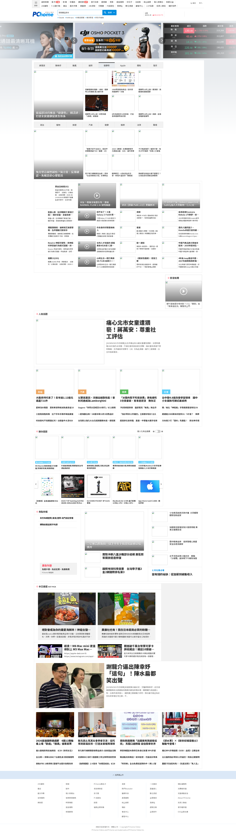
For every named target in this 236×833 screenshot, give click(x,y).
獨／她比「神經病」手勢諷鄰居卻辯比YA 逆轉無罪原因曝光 (181, 407)
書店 (65, 6)
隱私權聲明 (182, 784)
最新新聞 (45, 2)
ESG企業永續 (183, 811)
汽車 (91, 124)
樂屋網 (83, 6)
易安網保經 (98, 788)
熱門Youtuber (127, 788)
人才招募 (150, 6)
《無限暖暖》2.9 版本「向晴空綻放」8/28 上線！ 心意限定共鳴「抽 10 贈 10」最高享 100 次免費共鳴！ (97, 763)
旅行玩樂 (94, 2)
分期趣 (101, 6)
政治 (42, 124)
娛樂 (123, 124)
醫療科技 (125, 793)
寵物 (58, 124)
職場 (155, 124)
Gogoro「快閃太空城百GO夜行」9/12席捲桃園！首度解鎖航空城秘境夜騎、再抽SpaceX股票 (97, 407)
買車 (111, 2)
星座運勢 (120, 2)
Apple (122, 65)
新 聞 (65, 2)
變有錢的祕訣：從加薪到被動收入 (172, 574)
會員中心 (125, 811)
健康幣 (107, 65)
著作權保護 (182, 807)
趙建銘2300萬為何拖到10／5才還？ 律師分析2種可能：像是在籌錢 (180, 414)
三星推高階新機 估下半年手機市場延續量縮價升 (54, 414)
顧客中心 (139, 6)
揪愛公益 (170, 2)
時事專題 (69, 802)
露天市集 (73, 6)
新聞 (67, 784)
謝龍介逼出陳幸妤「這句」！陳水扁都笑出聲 (131, 673)
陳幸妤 (58, 65)
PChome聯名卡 (100, 784)
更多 (35, 5)
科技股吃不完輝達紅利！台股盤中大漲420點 (54, 420)
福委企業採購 (99, 807)
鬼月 (155, 65)
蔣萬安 (42, 65)
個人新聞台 (158, 2)
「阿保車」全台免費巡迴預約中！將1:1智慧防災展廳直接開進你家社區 (138, 763)
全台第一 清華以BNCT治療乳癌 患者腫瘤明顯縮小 (55, 757)
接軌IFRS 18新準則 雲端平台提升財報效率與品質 (54, 763)
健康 (107, 124)
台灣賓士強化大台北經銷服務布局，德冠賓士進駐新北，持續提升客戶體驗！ (96, 420)
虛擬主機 (153, 807)
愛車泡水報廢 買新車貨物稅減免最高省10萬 (55, 407)
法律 (139, 124)
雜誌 (123, 807)
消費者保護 (182, 788)
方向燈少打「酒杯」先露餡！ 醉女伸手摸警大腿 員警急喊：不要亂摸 (180, 420)
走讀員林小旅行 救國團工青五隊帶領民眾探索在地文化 (97, 757)
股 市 (54, 2)
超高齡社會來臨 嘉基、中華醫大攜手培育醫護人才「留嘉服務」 (138, 420)
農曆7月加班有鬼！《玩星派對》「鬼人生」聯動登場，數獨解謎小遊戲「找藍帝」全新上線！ (180, 763)
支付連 (96, 793)
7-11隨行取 (55, 6)
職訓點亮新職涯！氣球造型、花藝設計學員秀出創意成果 (138, 757)
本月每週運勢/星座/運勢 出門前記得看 (56, 518)
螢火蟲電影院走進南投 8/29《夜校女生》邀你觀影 (55, 750)
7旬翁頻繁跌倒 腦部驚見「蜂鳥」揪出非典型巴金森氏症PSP (138, 407)
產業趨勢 (125, 798)
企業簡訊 (153, 798)
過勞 (91, 65)
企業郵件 (153, 811)
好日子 (129, 2)
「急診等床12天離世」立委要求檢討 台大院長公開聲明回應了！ (138, 414)
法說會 (138, 2)
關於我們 (172, 6)
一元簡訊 (153, 784)
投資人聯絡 (182, 802)
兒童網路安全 (183, 793)
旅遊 (74, 124)
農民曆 (81, 2)
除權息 (72, 2)
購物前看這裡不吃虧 (49, 524)
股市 (67, 788)
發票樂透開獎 (71, 798)
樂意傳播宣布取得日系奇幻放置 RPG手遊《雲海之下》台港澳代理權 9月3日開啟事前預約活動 (138, 750)
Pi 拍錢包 (97, 798)
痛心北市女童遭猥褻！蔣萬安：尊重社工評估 (131, 329)
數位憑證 (129, 6)
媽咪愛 (40, 802)
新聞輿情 (69, 811)
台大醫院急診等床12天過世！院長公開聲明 (181, 757)
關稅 (139, 65)
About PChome (184, 798)
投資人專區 (161, 6)
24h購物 (44, 6)
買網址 (120, 6)
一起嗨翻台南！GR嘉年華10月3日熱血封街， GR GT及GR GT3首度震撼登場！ (95, 414)
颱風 (74, 65)
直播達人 (153, 788)
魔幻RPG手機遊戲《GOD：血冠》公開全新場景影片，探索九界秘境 (180, 750)
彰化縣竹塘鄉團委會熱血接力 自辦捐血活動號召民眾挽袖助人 (97, 750)
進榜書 (104, 2)
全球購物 (41, 798)
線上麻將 (147, 2)
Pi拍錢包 (110, 6)
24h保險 (92, 6)
